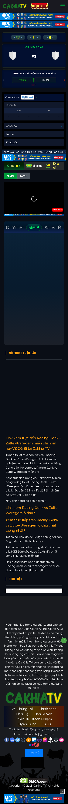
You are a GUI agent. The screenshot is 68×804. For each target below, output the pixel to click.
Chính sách (47, 709)
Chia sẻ (56, 166)
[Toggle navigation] (62, 6)
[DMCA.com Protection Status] (34, 780)
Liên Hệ (22, 714)
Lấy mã (34, 753)
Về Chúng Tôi (22, 709)
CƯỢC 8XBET (39, 6)
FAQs (46, 724)
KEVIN (10, 176)
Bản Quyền (43, 714)
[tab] (14, 166)
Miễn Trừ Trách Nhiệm (34, 719)
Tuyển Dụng (26, 724)
